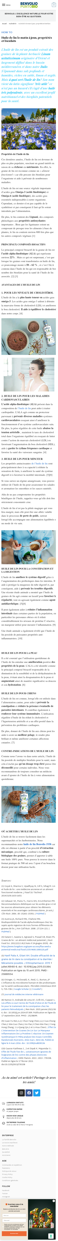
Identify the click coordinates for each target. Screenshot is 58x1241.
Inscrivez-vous (14, 1233)
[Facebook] (29, 1092)
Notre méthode (8, 1145)
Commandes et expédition (12, 1165)
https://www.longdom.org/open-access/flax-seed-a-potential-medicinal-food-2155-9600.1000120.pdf (26, 948)
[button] (53, 5)
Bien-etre (5, 1149)
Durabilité (6, 1152)
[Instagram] (21, 1092)
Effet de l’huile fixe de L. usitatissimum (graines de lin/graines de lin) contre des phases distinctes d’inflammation (26, 1055)
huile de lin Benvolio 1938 (37, 844)
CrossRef (36, 989)
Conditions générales (10, 1180)
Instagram (6, 1196)
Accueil (4, 24)
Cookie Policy (7, 1177)
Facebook (5, 1190)
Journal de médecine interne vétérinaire (24, 995)
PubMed (40, 914)
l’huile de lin (24, 408)
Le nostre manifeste (9, 1142)
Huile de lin (12, 24)
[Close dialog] (54, 1201)
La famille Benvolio (9, 1139)
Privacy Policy (7, 1174)
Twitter (5, 1193)
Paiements (6, 1168)
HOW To (6, 32)
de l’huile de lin (39, 463)
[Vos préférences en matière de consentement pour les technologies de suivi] (51, 1236)
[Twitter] (36, 1092)
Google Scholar (21, 989)
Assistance (6, 1155)
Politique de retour (9, 1171)
